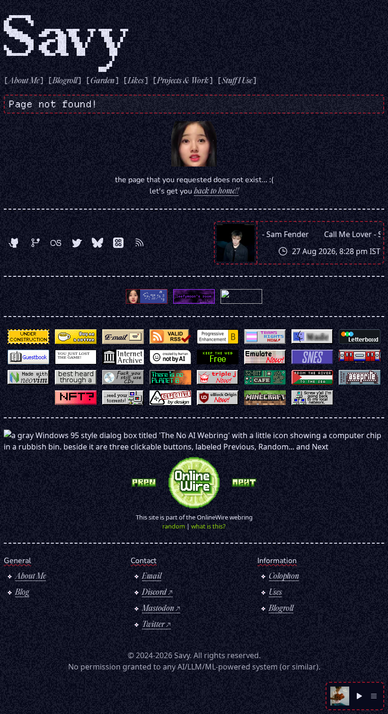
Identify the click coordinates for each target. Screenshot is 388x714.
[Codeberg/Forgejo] (35, 242)
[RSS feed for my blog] (139, 242)
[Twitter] (76, 242)
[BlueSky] (97, 242)
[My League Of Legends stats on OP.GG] (118, 242)
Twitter (153, 625)
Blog (22, 593)
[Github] (14, 242)
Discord (154, 593)
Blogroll (281, 609)
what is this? (208, 526)
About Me (30, 577)
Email (151, 577)
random (173, 526)
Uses (275, 593)
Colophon (284, 577)
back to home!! (216, 191)
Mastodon (158, 609)
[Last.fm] (55, 242)
